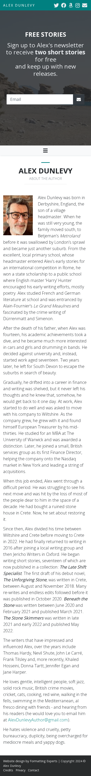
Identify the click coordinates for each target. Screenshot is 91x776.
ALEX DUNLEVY (19, 5)
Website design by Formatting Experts (30, 761)
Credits (8, 770)
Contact (33, 770)
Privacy (20, 770)
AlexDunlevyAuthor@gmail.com (38, 720)
